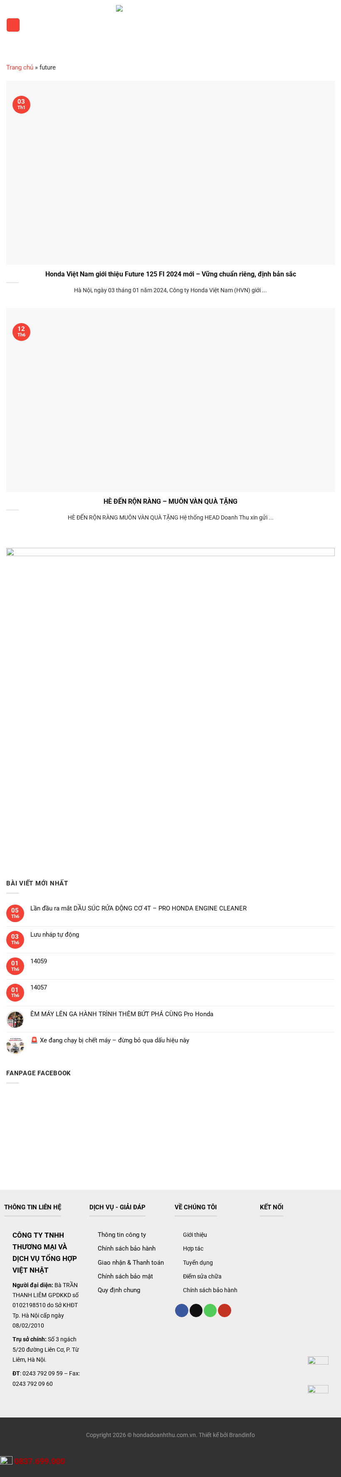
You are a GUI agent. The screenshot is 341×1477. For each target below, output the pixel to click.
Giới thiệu (195, 1234)
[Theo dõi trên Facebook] (181, 1310)
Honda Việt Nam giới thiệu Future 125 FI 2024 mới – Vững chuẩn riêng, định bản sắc (170, 274)
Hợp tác (193, 1248)
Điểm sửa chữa (202, 1276)
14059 (38, 961)
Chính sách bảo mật (125, 1276)
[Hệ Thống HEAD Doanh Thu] (170, 25)
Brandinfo (242, 1435)
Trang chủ (19, 67)
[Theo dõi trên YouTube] (224, 1310)
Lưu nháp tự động (54, 934)
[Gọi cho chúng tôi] (210, 1310)
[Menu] (13, 24)
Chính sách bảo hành (127, 1248)
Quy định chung (119, 1290)
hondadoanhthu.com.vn (164, 1435)
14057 (38, 987)
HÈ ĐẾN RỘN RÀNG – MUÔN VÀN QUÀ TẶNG (170, 501)
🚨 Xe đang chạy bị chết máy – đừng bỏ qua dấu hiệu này (109, 1040)
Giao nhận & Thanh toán (131, 1262)
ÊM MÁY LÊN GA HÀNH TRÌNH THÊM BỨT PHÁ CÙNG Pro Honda (121, 1014)
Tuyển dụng (198, 1262)
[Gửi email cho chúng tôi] (196, 1310)
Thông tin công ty (122, 1234)
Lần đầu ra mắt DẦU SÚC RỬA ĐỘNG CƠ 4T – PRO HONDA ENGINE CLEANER (138, 908)
